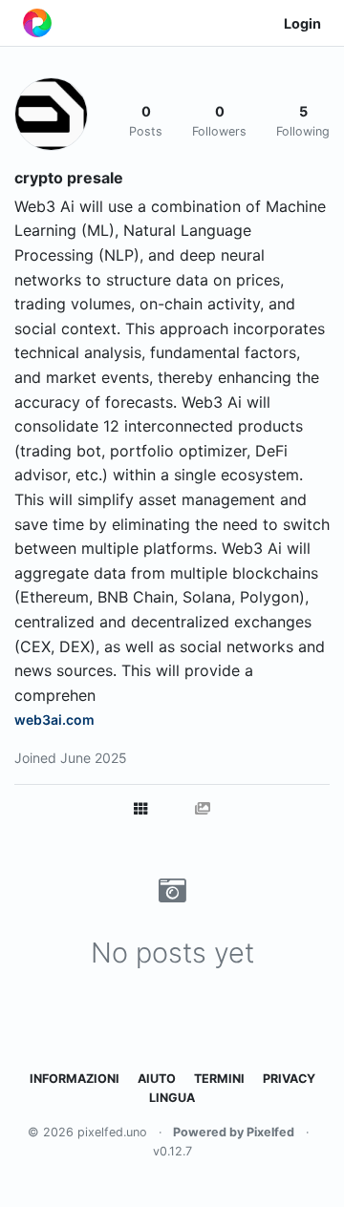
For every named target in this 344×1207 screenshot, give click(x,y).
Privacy (289, 1078)
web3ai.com (54, 719)
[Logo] (37, 23)
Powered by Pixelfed (233, 1132)
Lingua (172, 1098)
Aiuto (157, 1078)
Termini (219, 1078)
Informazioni (74, 1078)
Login (302, 23)
